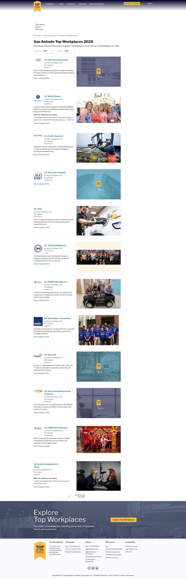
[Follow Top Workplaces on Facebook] (89, 568)
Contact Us (128, 552)
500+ (45, 51)
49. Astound (50, 355)
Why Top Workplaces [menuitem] (97, 4)
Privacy (116, 575)
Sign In (150, 3)
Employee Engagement (113, 552)
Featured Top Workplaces (73, 552)
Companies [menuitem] (49, 4)
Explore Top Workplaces (50, 35)
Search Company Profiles (73, 549)
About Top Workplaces (92, 546)
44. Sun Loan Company (55, 172)
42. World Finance (52, 96)
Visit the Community (131, 546)
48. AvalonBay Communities (57, 318)
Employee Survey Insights (113, 554)
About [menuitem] (61, 4)
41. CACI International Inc (56, 60)
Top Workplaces (38, 35)
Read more (70, 120)
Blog (107, 546)
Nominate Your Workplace (132, 3)
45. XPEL (38, 209)
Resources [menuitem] (71, 4)
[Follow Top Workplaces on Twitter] (93, 568)
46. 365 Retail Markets (55, 245)
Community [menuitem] (82, 4)
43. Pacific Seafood (53, 136)
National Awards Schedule (93, 557)
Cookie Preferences (127, 575)
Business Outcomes (112, 557)
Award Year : (60, 51)
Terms (110, 575)
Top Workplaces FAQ (91, 549)
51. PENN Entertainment (55, 428)
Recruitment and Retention (114, 549)
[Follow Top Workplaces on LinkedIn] (96, 568)
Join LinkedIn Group (131, 549)
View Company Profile (41, 78)
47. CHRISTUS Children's (55, 282)
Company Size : (38, 51)
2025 (66, 51)
